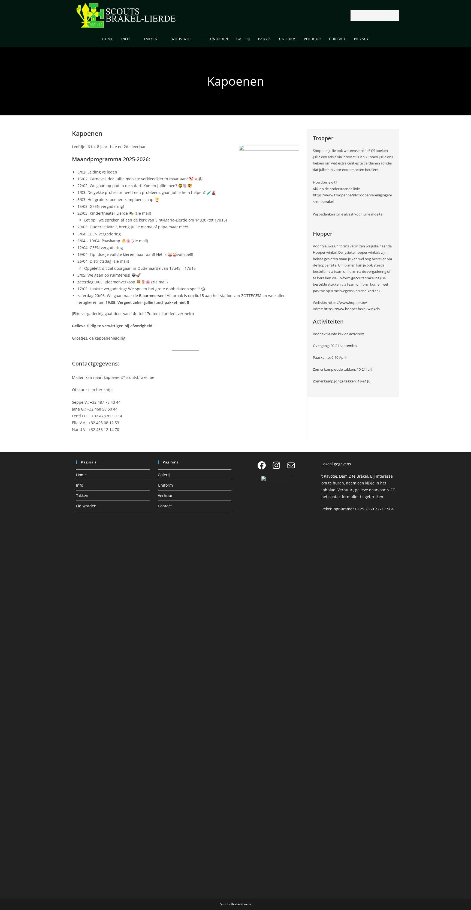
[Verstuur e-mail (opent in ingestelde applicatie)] (243, 15)
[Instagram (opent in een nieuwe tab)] (235, 15)
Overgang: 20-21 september (335, 345)
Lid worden (86, 505)
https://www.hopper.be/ (347, 302)
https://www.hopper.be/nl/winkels (352, 308)
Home (81, 474)
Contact (165, 505)
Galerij (164, 474)
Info (79, 485)
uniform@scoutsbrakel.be (358, 278)
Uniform (165, 485)
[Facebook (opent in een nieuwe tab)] (228, 15)
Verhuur (165, 495)
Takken (82, 495)
